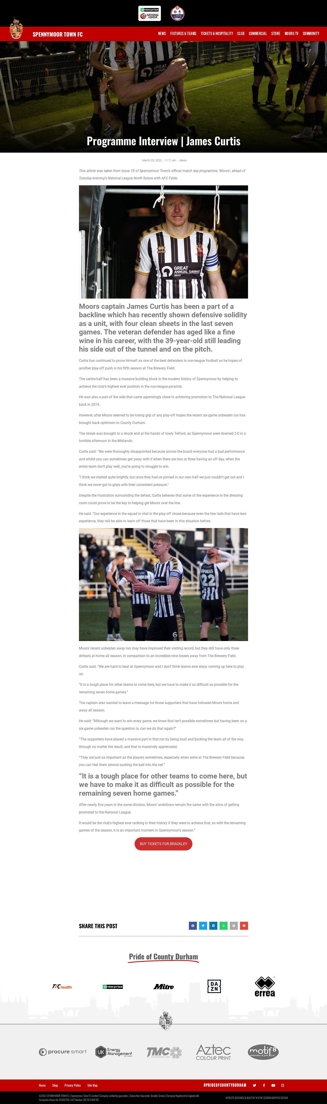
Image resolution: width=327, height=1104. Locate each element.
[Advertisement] (163, 886)
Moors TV (292, 33)
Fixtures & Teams (183, 33)
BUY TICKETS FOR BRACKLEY (163, 844)
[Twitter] (254, 1085)
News (162, 33)
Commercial (258, 33)
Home (42, 1085)
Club (240, 33)
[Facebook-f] (264, 1085)
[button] (193, 926)
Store (275, 33)
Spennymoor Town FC (58, 34)
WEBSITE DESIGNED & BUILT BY (241, 1098)
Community (311, 33)
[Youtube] (273, 1085)
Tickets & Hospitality (217, 33)
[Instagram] (282, 1085)
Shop (55, 1085)
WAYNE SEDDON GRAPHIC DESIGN (272, 1098)
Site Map (92, 1085)
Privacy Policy (73, 1085)
